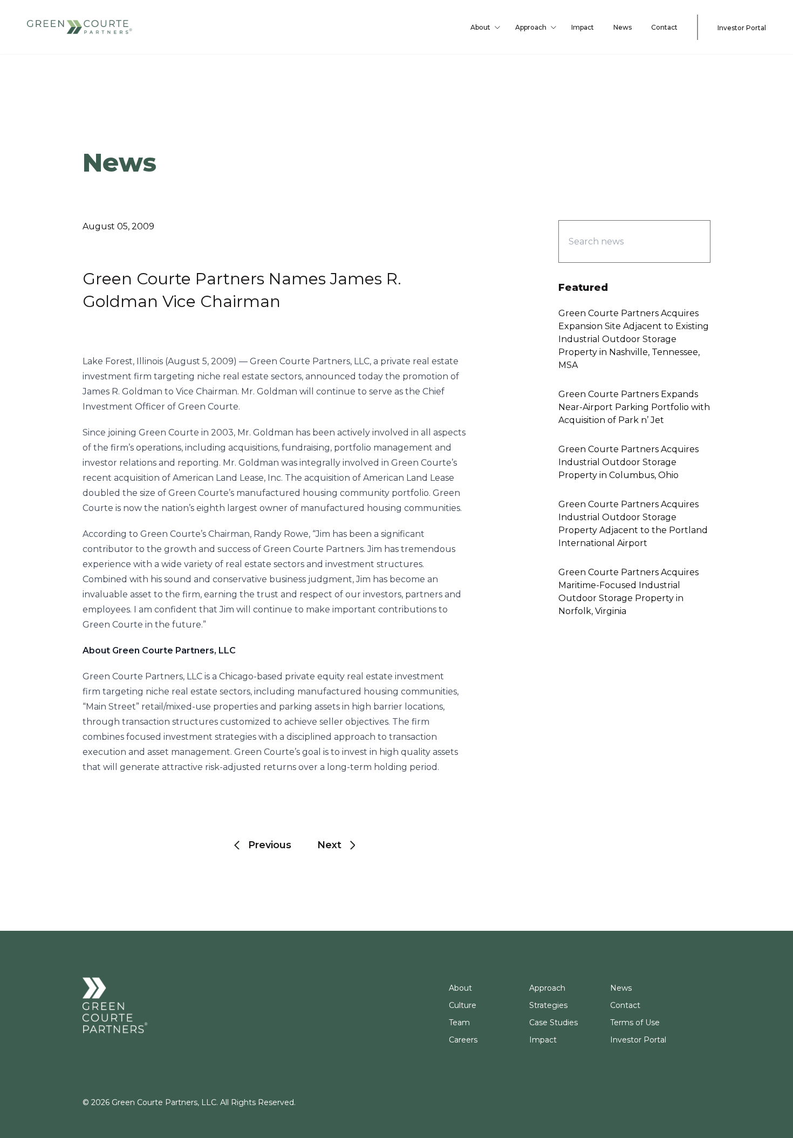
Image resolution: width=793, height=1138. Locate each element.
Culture (462, 1005)
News (622, 27)
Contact (664, 27)
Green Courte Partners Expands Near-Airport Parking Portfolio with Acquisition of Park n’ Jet (634, 407)
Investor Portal (741, 27)
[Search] (683, 241)
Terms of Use (635, 1022)
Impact (582, 27)
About (480, 27)
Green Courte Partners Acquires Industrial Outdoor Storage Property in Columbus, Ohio (628, 462)
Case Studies (553, 1022)
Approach (530, 27)
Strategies (548, 1005)
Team (459, 1022)
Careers (463, 1040)
